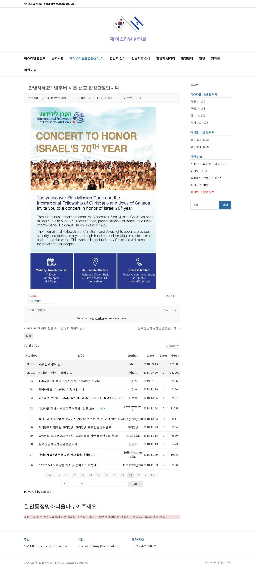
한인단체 (187, 58)
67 (114, 475)
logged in (98, 318)
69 (130, 475)
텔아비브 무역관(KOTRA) (206, 178)
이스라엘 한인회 (35, 58)
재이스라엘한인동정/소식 (87, 58)
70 (138, 475)
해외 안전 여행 (199, 185)
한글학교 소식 (140, 58)
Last (154, 475)
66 (106, 475)
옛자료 (215, 58)
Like (34, 295)
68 (122, 475)
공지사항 (58, 58)
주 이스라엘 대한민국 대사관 (208, 164)
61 (66, 475)
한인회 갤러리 (165, 58)
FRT (229, 562)
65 (98, 475)
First (50, 475)
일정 (202, 58)
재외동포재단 (198, 171)
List (28, 336)
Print (170, 295)
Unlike (36, 301)
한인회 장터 (117, 58)
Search (135, 484)
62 (74, 475)
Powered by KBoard (37, 491)
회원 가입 (30, 70)
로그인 (194, 84)
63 (82, 475)
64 (90, 475)
